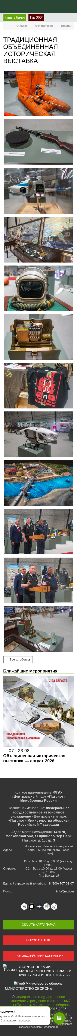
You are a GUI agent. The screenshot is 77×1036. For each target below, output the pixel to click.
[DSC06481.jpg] (38, 581)
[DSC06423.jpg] (38, 240)
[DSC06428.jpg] (38, 386)
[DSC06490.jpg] (38, 629)
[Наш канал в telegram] (54, 906)
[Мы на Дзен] (39, 906)
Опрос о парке (38, 940)
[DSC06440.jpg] (38, 483)
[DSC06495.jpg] (38, 94)
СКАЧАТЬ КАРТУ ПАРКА (38, 924)
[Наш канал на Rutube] (46, 906)
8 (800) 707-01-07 (61, 883)
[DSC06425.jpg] (38, 337)
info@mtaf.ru (65, 891)
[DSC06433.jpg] (38, 434)
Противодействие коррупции (38, 955)
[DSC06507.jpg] (38, 142)
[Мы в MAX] (31, 906)
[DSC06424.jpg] (38, 289)
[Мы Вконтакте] (24, 906)
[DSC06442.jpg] (38, 532)
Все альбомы (19, 659)
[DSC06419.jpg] (38, 191)
